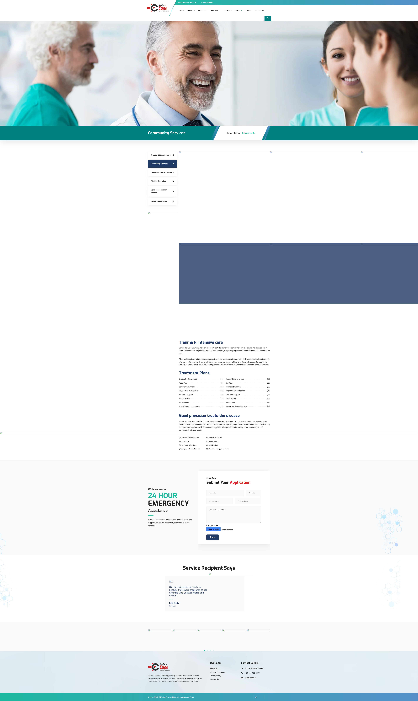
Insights (214, 10)
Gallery (237, 10)
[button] (204, 650)
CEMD (156, 697)
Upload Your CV (212, 526)
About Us (191, 10)
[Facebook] (251, 697)
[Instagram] (256, 697)
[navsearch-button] (268, 18)
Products (202, 10)
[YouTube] (267, 697)
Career (248, 10)
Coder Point (189, 697)
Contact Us (259, 10)
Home (182, 10)
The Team (227, 10)
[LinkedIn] (262, 697)
